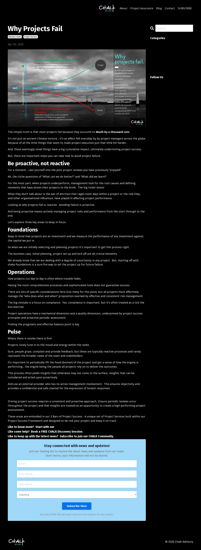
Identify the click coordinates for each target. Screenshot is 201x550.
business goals (15, 37)
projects (155, 69)
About (123, 8)
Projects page (64, 427)
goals (153, 56)
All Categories (159, 43)
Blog (159, 8)
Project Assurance (141, 8)
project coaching (161, 60)
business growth (161, 52)
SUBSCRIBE (185, 8)
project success (30, 37)
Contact (170, 8)
